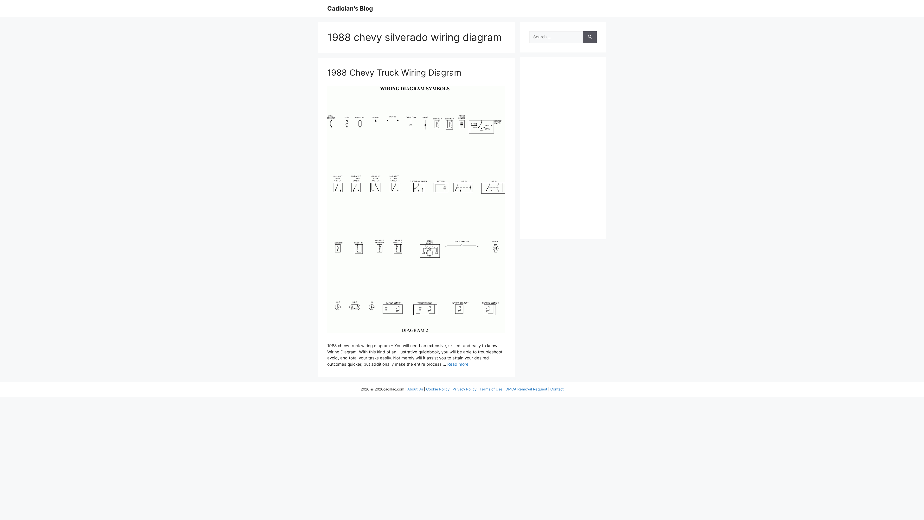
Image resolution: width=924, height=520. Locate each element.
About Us (415, 389)
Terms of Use (491, 389)
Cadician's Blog (350, 8)
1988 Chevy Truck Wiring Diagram (394, 72)
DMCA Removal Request (526, 389)
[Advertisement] (563, 151)
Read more (457, 364)
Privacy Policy (464, 389)
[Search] (590, 37)
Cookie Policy (437, 389)
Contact (557, 389)
